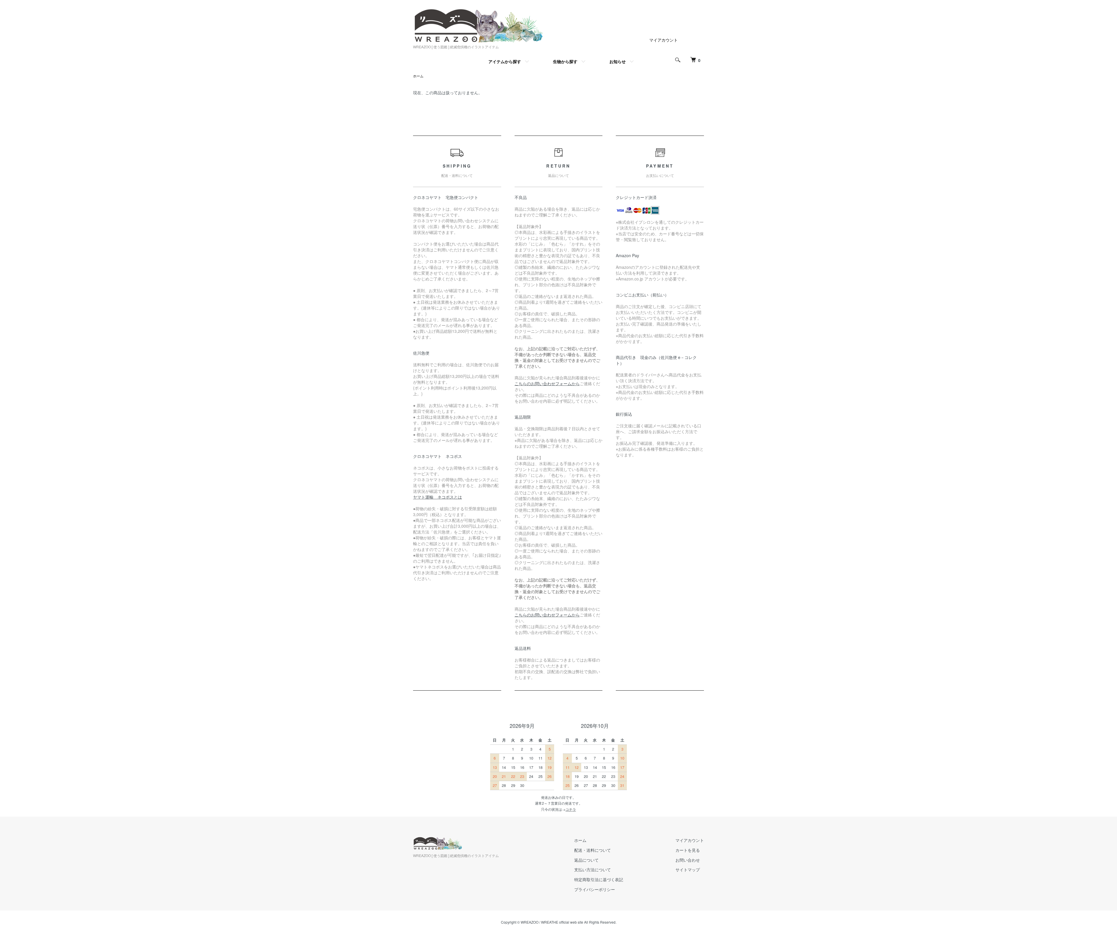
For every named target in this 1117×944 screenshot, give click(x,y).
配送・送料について (592, 850)
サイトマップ (687, 869)
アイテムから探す (504, 61)
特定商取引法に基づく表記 (598, 879)
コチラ (570, 809)
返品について (586, 860)
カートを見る (687, 850)
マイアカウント (663, 40)
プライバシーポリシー (594, 889)
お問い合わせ (687, 860)
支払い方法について (592, 869)
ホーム (418, 75)
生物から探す (565, 61)
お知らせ (617, 61)
